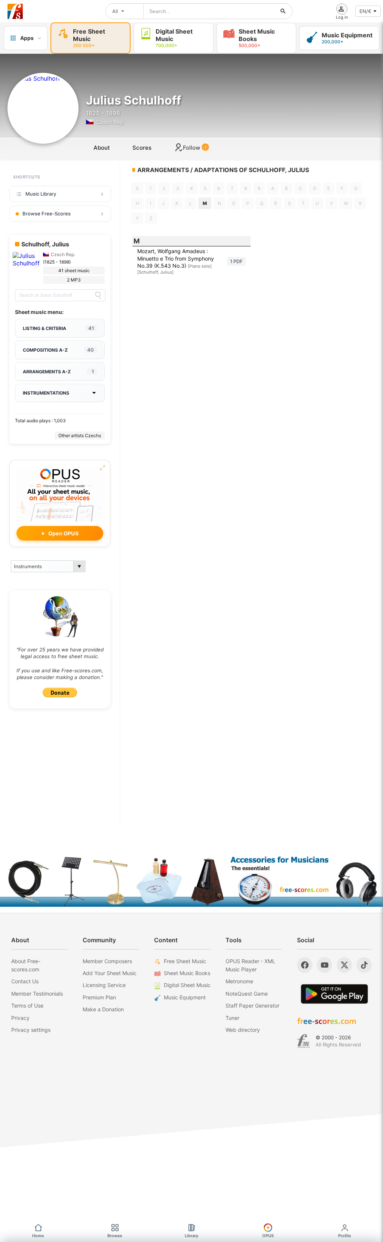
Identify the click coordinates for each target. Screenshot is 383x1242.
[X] (344, 965)
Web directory (243, 1030)
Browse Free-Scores (46, 214)
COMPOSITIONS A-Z (58, 350)
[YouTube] (324, 965)
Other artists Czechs (79, 435)
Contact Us (25, 981)
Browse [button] (114, 1235)
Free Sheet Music (185, 961)
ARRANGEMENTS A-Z (58, 371)
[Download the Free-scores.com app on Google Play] (334, 994)
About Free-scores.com (25, 965)
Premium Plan (99, 997)
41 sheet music (74, 270)
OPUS (268, 1235)
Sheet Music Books (187, 973)
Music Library (40, 194)
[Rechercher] (283, 11)
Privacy (20, 1018)
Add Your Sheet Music (110, 973)
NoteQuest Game (247, 993)
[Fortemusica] (303, 1041)
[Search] (98, 295)
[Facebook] (304, 965)
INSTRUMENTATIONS (46, 393)
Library (191, 1235)
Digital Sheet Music (187, 985)
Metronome (239, 981)
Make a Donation (103, 1009)
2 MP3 (74, 280)
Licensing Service (104, 985)
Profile (344, 1235)
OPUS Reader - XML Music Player (250, 965)
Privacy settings (30, 1030)
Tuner (232, 1018)
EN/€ (365, 11)
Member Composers (107, 961)
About (102, 147)
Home (38, 1235)
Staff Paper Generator (252, 1005)
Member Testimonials (37, 993)
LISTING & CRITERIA (58, 328)
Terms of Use (27, 1005)
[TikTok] (364, 965)
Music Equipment (185, 997)
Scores (141, 147)
